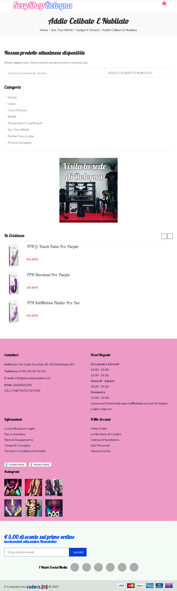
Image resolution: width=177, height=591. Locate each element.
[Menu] (6, 6)
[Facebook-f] (74, 567)
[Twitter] (86, 567)
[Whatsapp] (134, 567)
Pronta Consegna (20, 142)
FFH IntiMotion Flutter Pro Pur (53, 302)
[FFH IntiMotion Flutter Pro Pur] (14, 311)
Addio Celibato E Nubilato (130, 73)
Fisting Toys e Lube (21, 136)
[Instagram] (110, 567)
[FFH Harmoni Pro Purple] (14, 283)
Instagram (11, 471)
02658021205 (22, 385)
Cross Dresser (17, 110)
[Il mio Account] (170, 6)
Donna (12, 97)
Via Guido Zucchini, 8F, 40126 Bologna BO (46, 364)
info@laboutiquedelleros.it (33, 378)
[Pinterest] (98, 567)
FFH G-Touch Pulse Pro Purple (52, 246)
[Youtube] (122, 567)
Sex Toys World (18, 129)
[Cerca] (155, 5)
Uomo (12, 103)
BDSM (12, 116)
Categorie (12, 87)
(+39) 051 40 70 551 (32, 371)
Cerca (166, 73)
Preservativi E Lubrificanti (25, 123)
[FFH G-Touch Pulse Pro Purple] (14, 255)
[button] (164, 236)
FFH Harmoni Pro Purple (48, 274)
